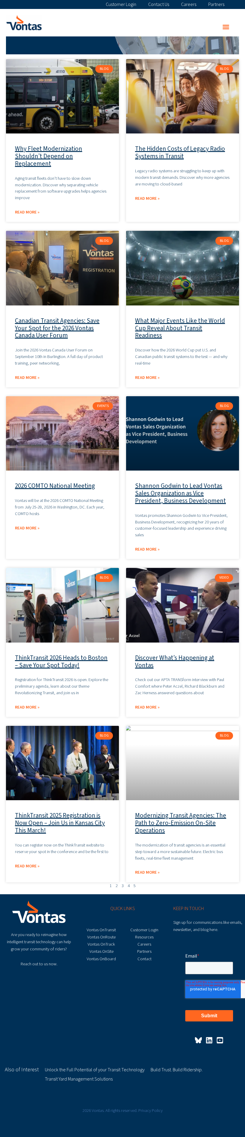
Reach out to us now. (39, 964)
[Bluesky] (198, 1040)
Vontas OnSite (101, 951)
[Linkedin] (209, 1040)
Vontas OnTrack (101, 944)
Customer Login (121, 4)
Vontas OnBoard (101, 959)
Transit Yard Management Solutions (79, 1079)
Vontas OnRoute (101, 937)
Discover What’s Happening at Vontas (174, 661)
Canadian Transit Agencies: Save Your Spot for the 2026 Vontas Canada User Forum (57, 328)
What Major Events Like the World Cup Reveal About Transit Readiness (180, 328)
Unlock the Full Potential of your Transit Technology (95, 1070)
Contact (144, 959)
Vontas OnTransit (101, 930)
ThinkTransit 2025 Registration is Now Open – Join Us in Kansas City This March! (60, 823)
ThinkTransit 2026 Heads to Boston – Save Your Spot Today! (61, 661)
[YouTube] (219, 1040)
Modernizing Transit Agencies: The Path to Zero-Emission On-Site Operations (180, 823)
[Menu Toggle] (225, 26)
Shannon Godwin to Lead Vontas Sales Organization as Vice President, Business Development (180, 493)
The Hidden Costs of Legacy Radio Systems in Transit (180, 152)
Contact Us (158, 4)
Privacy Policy (150, 1110)
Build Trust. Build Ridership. (177, 1070)
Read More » (27, 212)
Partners (216, 4)
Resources (144, 937)
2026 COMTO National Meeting (55, 485)
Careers (188, 4)
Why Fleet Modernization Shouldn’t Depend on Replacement (48, 156)
